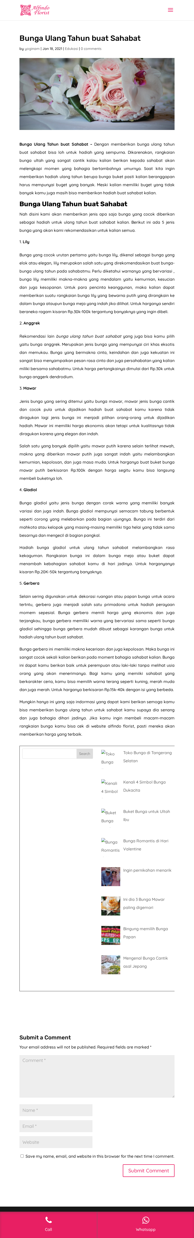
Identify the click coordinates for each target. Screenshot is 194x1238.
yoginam (32, 48)
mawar (131, 401)
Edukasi (71, 48)
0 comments (91, 48)
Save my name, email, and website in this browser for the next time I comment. (100, 1156)
